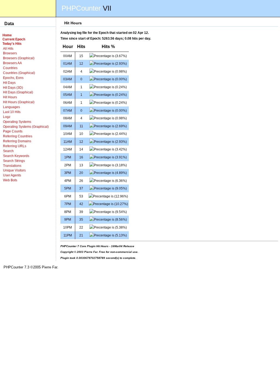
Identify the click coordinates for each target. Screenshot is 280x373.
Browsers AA (12, 63)
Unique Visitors (14, 170)
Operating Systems (17, 121)
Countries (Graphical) (19, 73)
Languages (11, 107)
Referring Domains (17, 141)
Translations (12, 165)
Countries (10, 68)
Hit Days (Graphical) (18, 92)
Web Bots (10, 180)
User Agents (12, 175)
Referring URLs (14, 146)
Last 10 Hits (12, 112)
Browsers (10, 53)
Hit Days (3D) (13, 87)
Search (8, 151)
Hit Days (9, 82)
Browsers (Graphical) (18, 58)
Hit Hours (10, 97)
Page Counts (12, 131)
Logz (6, 117)
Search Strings (14, 160)
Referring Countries (17, 136)
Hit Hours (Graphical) (18, 102)
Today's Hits (12, 43)
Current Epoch (13, 39)
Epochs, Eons (13, 77)
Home (7, 35)
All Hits (8, 48)
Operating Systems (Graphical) (26, 126)
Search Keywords (16, 156)
